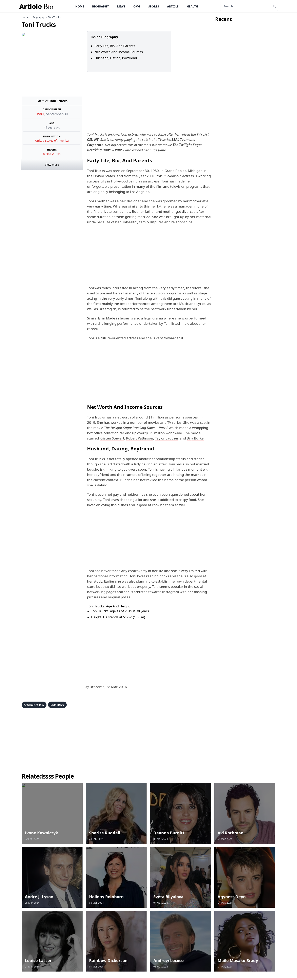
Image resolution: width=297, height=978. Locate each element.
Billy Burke (195, 438)
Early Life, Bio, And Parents (115, 46)
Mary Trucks (57, 704)
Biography (100, 6)
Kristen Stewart (112, 438)
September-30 (57, 114)
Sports (153, 6)
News (121, 6)
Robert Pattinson (139, 438)
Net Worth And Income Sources (119, 52)
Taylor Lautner (166, 438)
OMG (136, 6)
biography (38, 17)
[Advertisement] (148, 102)
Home (79, 6)
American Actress (34, 704)
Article (173, 6)
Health (192, 6)
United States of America (52, 140)
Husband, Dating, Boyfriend (116, 58)
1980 (40, 114)
